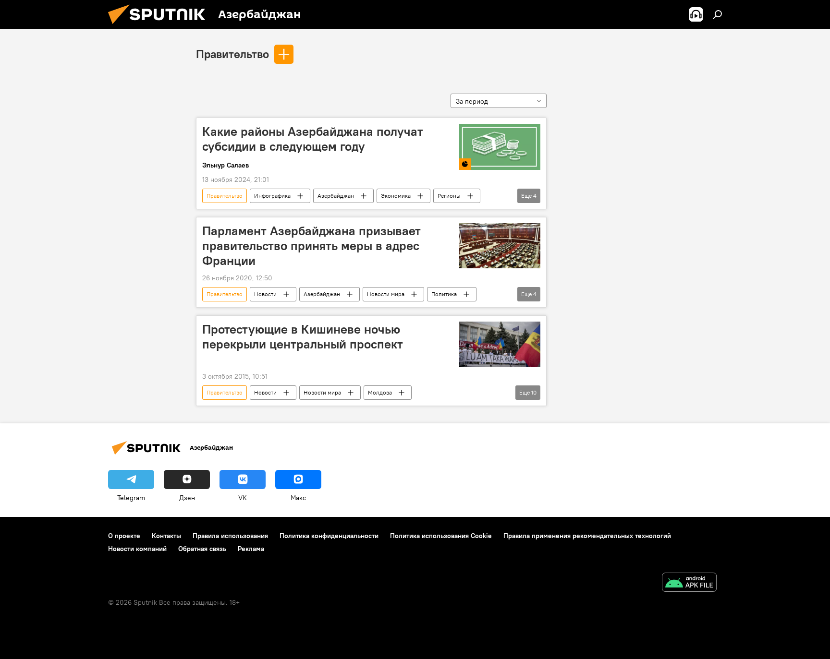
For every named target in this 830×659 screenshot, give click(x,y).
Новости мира (385, 294)
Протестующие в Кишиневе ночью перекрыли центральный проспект (302, 337)
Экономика (396, 195)
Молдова (380, 392)
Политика (444, 294)
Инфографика (272, 195)
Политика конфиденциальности (329, 535)
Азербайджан (335, 195)
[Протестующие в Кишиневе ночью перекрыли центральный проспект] (499, 344)
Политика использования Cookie (441, 535)
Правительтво (232, 54)
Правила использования (230, 535)
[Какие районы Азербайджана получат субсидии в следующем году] (499, 147)
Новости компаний (137, 548)
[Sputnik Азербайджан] (160, 26)
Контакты (166, 535)
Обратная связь (202, 548)
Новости (265, 294)
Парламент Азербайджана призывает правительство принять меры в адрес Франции (311, 245)
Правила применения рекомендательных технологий (587, 535)
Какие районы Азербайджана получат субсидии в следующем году (312, 139)
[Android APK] (689, 583)
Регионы (449, 195)
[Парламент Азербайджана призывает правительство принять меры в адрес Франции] (499, 246)
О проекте (124, 535)
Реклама (251, 548)
